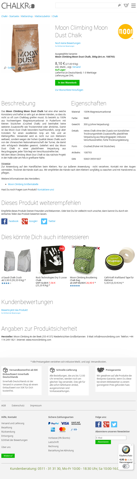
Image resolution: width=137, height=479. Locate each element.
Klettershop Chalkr (18, 5)
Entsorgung (7, 435)
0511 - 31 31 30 (49, 468)
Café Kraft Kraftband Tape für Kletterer (119, 280)
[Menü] (132, 446)
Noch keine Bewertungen (68, 43)
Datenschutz (18, 405)
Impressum (36, 405)
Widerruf (8, 455)
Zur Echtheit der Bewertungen (64, 46)
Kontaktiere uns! (46, 189)
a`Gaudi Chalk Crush (13, 280)
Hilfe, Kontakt (9, 417)
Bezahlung (6, 427)
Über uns (6, 447)
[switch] (126, 466)
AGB (3, 405)
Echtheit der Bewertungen (14, 440)
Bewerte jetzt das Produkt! (14, 310)
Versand (76, 66)
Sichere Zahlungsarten (61, 417)
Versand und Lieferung (12, 423)
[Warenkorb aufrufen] (126, 5)
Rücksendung (8, 431)
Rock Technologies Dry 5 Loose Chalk (51, 281)
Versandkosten (98, 361)
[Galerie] (25, 71)
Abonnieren (103, 442)
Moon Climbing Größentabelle (23, 184)
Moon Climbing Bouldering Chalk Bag (82, 282)
